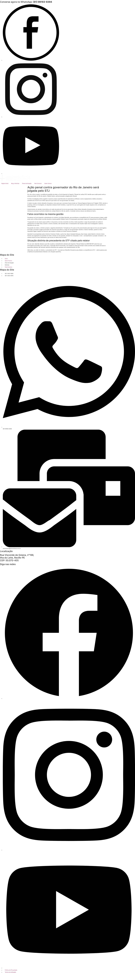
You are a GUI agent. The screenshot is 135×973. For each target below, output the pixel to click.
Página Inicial (4, 183)
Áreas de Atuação (27, 183)
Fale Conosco (38, 183)
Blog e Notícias (15, 183)
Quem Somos (48, 183)
